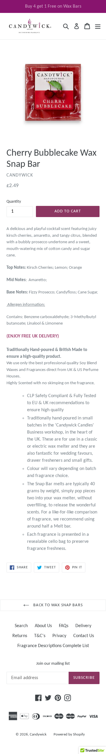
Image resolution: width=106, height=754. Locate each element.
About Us (43, 626)
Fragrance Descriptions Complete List (53, 646)
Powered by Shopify (69, 734)
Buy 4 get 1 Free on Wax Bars (53, 6)
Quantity (13, 201)
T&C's (39, 636)
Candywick (38, 734)
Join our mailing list (53, 663)
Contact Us (83, 636)
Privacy (59, 636)
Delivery (83, 626)
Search (21, 626)
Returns (19, 636)
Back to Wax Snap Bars (57, 605)
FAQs (63, 626)
